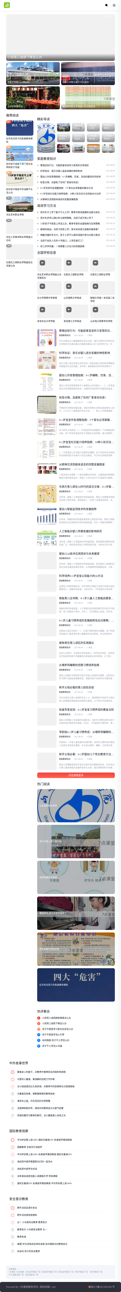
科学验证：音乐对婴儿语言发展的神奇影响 (84, 353)
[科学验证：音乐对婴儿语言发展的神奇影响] (47, 360)
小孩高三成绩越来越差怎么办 (56, 1018)
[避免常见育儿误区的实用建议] (47, 650)
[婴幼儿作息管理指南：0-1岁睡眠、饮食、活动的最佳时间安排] (47, 382)
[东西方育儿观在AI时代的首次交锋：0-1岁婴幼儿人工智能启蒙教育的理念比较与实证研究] (47, 494)
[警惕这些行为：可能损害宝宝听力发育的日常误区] (47, 338)
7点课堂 (12, 1272)
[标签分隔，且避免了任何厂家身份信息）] (47, 404)
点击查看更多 (76, 775)
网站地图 (47, 1286)
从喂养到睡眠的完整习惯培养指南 (79, 665)
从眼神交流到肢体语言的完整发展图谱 (82, 464)
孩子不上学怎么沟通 (52, 1046)
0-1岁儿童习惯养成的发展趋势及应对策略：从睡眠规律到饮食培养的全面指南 (86, 621)
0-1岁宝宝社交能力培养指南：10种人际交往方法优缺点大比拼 (87, 442)
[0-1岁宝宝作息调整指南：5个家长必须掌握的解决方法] (47, 427)
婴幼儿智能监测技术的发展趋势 (78, 509)
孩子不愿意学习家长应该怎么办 (57, 1029)
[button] (108, 16)
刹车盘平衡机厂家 (65, 1272)
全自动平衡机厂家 (33, 1272)
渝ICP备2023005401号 (102, 1286)
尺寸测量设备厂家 (16, 1275)
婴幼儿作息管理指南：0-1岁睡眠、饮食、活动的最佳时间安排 (86, 376)
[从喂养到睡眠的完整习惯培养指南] (47, 672)
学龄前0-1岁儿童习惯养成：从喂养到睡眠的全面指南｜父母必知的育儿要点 (86, 732)
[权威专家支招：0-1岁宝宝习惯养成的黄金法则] (47, 717)
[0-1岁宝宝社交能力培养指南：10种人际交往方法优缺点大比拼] (47, 449)
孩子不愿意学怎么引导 (53, 1034)
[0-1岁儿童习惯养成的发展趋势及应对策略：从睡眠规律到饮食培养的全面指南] (47, 627)
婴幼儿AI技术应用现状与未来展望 (79, 553)
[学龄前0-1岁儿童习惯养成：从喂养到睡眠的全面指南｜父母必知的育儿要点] (47, 739)
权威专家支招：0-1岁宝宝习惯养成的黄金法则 (86, 709)
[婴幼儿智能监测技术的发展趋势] (47, 516)
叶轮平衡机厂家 (81, 1272)
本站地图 (20, 1272)
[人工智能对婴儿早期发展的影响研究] (47, 538)
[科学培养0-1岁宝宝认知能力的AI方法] (47, 583)
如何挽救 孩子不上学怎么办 (55, 1040)
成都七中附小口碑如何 (18, 82)
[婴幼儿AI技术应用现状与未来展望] (47, 561)
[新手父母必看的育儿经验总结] (47, 694)
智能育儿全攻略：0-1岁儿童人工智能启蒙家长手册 (86, 598)
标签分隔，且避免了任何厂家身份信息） (83, 397)
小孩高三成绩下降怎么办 (24, 57)
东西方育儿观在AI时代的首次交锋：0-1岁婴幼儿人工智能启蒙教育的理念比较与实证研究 (86, 487)
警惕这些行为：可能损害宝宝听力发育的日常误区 (86, 331)
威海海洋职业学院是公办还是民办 (78, 106)
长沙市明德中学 (15, 106)
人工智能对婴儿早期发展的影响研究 (80, 531)
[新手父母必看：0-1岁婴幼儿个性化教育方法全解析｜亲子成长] (47, 761)
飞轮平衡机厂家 (95, 1272)
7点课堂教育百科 (30, 1286)
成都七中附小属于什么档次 (75, 82)
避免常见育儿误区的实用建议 (76, 642)
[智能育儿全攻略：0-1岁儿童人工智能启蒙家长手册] (47, 605)
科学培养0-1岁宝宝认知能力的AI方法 (81, 575)
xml (56, 1286)
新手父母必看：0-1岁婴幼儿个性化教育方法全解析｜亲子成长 (86, 754)
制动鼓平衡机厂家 (49, 1272)
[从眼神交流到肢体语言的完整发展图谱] (47, 471)
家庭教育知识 (64, 335)
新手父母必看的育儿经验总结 (76, 687)
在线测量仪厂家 (31, 1275)
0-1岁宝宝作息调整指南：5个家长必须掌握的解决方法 (86, 420)
